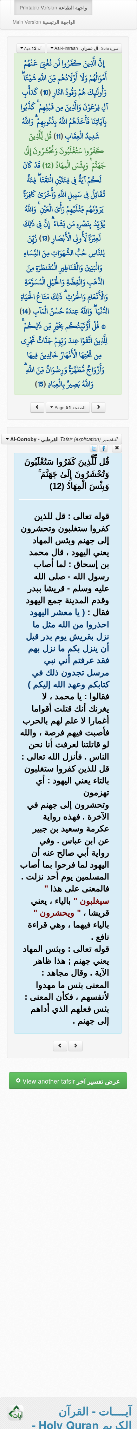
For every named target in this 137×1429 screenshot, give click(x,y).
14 (25, 311)
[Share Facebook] (103, 447)
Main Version (44, 21)
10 (45, 92)
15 (40, 384)
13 (44, 238)
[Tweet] (94, 447)
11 (58, 136)
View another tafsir (70, 1081)
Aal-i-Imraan (85, 48)
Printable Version (53, 7)
